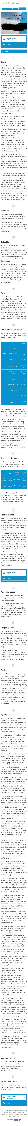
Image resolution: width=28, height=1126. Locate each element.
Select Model (9, 8)
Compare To (15, 8)
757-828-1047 (20, 1112)
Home (4, 8)
